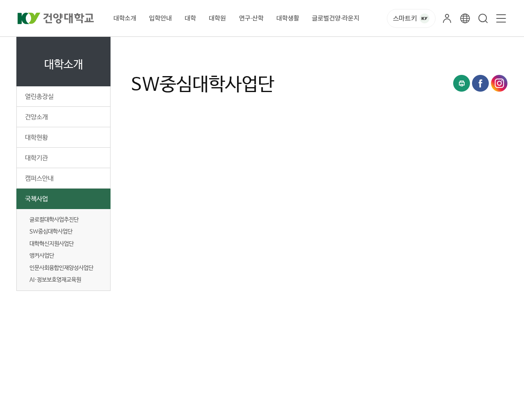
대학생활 (287, 18)
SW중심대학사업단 (245, 46)
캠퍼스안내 (39, 178)
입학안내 (160, 18)
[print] (461, 83)
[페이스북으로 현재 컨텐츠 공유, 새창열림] (480, 83)
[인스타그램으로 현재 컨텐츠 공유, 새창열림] (499, 83)
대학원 (217, 18)
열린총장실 (39, 97)
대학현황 (36, 138)
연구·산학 (251, 18)
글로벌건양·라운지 (335, 18)
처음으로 (141, 46)
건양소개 (36, 117)
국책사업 (36, 199)
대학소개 (124, 18)
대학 (190, 18)
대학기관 (36, 158)
